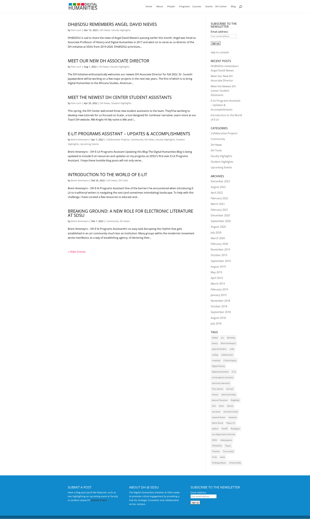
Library (230, 405)
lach (214, 405)
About (159, 6)
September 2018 (221, 312)
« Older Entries (77, 252)
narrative (216, 411)
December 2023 (220, 181)
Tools (214, 457)
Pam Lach (76, 30)
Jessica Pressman (220, 400)
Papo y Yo (230, 423)
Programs (184, 6)
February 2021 (219, 210)
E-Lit (234, 371)
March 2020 (218, 238)
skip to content (220, 52)
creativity (216, 360)
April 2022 (217, 192)
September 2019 (221, 261)
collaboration (227, 354)
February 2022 (219, 198)
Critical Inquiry (229, 360)
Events (209, 6)
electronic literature (221, 383)
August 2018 (218, 318)
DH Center (221, 6)
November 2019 (220, 249)
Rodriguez (235, 428)
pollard (215, 428)
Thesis (228, 445)
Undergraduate (219, 462)
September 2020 (221, 221)
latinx (221, 405)
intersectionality (228, 394)
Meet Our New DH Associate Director (108, 61)
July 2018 (216, 323)
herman (229, 388)
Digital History (218, 366)
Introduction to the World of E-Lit (107, 174)
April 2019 (217, 278)
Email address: (219, 31)
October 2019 (219, 255)
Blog (233, 6)
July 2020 (216, 232)
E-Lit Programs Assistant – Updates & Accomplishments (129, 134)
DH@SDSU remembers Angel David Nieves (112, 24)
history (215, 394)
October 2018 (219, 306)
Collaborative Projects (117, 139)
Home (148, 6)
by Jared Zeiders (219, 349)
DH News (105, 30)
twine (222, 457)
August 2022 (218, 187)
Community (137, 139)
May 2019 (216, 272)
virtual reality (235, 462)
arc (222, 337)
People (171, 6)
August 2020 (218, 226)
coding (215, 354)
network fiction (218, 417)
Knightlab (235, 400)
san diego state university (223, 434)
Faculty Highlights (121, 30)
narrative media (230, 411)
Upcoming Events (89, 144)
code (232, 349)
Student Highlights (121, 103)
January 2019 (218, 295)
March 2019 (218, 283)
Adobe (215, 337)
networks (232, 417)
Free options (217, 388)
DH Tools (123, 180)
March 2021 (218, 204)
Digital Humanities (220, 371)
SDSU (214, 440)
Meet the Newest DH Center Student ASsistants (120, 97)
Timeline (216, 451)
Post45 (225, 428)
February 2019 (219, 289)
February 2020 (219, 244)
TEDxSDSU (217, 445)
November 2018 (220, 300)
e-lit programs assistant (222, 377)
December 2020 (220, 215)
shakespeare (226, 440)
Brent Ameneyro (80, 139)
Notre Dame (217, 423)
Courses (196, 6)
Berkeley (231, 337)
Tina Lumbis (228, 451)
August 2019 (218, 266)
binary (215, 343)
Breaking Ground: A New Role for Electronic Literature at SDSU (130, 213)
